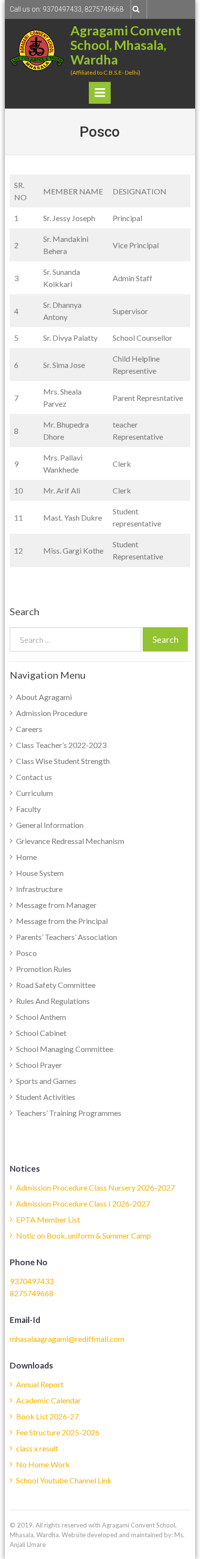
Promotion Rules (43, 968)
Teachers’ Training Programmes (68, 1112)
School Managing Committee (64, 1048)
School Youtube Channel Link (64, 1480)
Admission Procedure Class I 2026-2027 (83, 1203)
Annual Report (40, 1384)
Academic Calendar (48, 1400)
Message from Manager (56, 904)
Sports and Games (46, 1080)
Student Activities (45, 1096)
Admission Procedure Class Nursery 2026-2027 (95, 1187)
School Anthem (41, 1016)
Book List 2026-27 (47, 1416)
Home (26, 856)
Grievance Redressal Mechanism (70, 840)
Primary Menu (100, 95)
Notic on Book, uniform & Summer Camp (83, 1235)
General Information (49, 824)
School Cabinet (41, 1032)
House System (40, 872)
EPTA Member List (48, 1219)
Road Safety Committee (56, 984)
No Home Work (43, 1464)
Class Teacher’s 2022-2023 (61, 744)
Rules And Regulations (53, 1000)
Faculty (28, 808)
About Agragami (44, 696)
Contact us (34, 776)
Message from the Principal (62, 920)
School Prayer (39, 1064)
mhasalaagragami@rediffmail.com (67, 1338)
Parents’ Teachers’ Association (66, 936)
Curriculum (34, 792)
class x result (37, 1448)
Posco (26, 952)
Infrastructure (39, 888)
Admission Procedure (51, 712)
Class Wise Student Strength (63, 760)
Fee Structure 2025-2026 (58, 1432)
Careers (29, 728)
